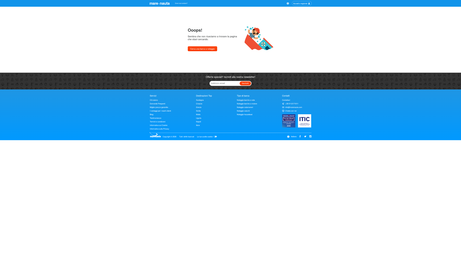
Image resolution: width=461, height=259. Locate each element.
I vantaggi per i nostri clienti (160, 110)
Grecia (198, 107)
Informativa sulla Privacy (159, 128)
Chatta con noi (291, 110)
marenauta (159, 3)
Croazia (199, 103)
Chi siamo (154, 100)
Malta (198, 114)
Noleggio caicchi (243, 110)
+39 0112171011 (291, 103)
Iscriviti (245, 83)
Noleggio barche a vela (246, 100)
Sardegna (200, 100)
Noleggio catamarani (245, 107)
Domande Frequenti (157, 103)
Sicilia (198, 110)
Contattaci (286, 100)
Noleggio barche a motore (247, 103)
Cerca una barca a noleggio (202, 48)
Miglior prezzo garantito (159, 107)
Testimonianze (155, 118)
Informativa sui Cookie (158, 125)
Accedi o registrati (300, 3)
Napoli (198, 121)
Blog (151, 114)
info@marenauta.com (293, 107)
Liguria (198, 118)
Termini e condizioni (157, 121)
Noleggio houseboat (244, 114)
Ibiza (198, 125)
